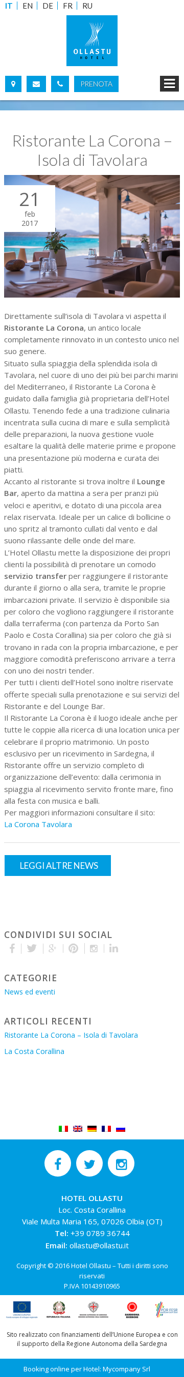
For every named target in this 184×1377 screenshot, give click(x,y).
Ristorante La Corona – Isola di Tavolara (71, 1035)
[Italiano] (63, 1128)
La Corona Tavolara (38, 824)
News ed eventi (29, 992)
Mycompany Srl (126, 1368)
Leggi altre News (59, 865)
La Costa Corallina (34, 1051)
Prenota (96, 83)
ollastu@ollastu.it (99, 1245)
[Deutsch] (92, 1128)
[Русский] (120, 1128)
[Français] (106, 1128)
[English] (77, 1128)
